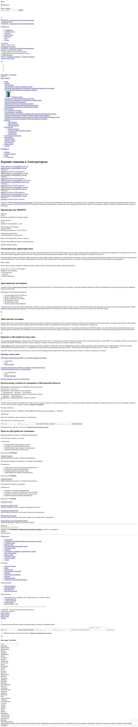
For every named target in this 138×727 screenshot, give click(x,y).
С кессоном (17, 110)
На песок (6, 274)
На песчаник (27, 392)
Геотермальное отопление (13, 135)
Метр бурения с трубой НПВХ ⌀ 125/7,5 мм (15, 182)
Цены (6, 81)
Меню (3, 78)
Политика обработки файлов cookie (16, 546)
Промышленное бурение (30, 107)
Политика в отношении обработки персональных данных (23, 541)
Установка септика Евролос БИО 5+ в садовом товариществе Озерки (23, 367)
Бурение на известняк (27, 98)
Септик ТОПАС (10, 139)
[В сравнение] (20, 171)
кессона (32, 346)
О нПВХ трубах (10, 31)
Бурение (7, 83)
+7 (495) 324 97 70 (6, 22)
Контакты (8, 37)
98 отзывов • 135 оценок (8, 75)
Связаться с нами (10, 556)
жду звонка (111, 630)
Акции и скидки (10, 558)
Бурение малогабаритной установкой (42, 88)
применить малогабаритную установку (13, 308)
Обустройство (9, 108)
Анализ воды (12, 132)
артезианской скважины (20, 287)
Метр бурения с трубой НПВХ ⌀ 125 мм (14, 175)
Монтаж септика (10, 141)
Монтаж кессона (13, 125)
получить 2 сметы (7, 456)
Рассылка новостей (11, 591)
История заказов (10, 587)
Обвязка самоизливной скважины (39, 115)
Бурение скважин (10, 376)
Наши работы (9, 144)
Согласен (4, 725)
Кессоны (7, 120)
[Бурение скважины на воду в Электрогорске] (16, 369)
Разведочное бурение (26, 103)
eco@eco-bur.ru (9, 602)
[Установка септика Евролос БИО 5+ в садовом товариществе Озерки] (24, 358)
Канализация (9, 137)
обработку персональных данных (37, 427)
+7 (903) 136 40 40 (6, 55)
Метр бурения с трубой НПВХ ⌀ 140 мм (14, 189)
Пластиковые (12, 122)
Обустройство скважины (12, 574)
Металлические (13, 124)
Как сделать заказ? (10, 553)
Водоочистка (9, 127)
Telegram (32, 57)
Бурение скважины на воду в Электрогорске (15, 379)
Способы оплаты (10, 548)
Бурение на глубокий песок (33, 100)
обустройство (6, 346)
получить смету (76, 424)
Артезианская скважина (29, 90)
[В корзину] (10, 171)
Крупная (6, 396)
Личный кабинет (10, 586)
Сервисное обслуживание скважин (19, 130)
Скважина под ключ (25, 86)
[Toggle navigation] (2, 18)
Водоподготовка (13, 129)
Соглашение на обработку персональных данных (20, 551)
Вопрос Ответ (9, 544)
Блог (6, 38)
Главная (7, 152)
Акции (7, 40)
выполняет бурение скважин (23, 202)
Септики (7, 576)
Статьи (7, 560)
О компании (8, 30)
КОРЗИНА (5, 149)
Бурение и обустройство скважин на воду (46, 117)
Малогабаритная (16, 396)
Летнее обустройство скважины (37, 119)
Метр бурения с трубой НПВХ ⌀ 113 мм (13, 168)
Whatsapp (17, 57)
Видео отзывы (9, 364)
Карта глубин (9, 35)
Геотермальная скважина (30, 105)
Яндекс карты (10, 58)
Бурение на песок (17, 97)
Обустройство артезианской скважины (43, 114)
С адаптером (18, 112)
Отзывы (7, 146)
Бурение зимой (21, 102)
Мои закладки (9, 589)
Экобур (3, 58)
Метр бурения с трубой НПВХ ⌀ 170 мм (14, 196)
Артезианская (7, 272)
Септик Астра (9, 142)
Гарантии (8, 33)
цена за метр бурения (13, 341)
